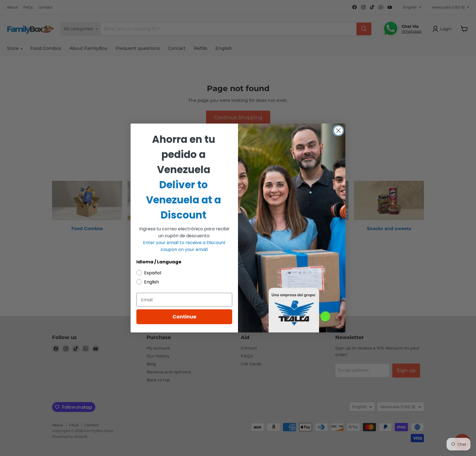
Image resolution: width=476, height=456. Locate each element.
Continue (184, 316)
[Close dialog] (338, 130)
